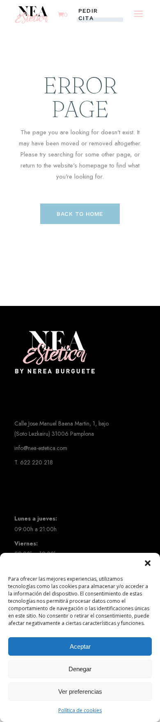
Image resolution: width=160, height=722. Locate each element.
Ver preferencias (80, 691)
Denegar (80, 668)
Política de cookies (80, 710)
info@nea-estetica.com (40, 448)
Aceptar (80, 646)
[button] (148, 563)
